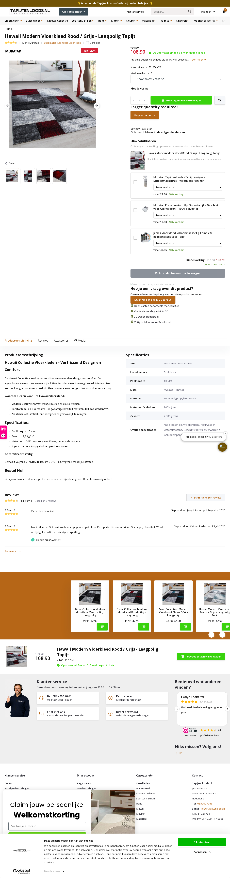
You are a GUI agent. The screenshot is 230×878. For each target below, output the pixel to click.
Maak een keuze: (141, 73)
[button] (222, 447)
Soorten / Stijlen (82, 20)
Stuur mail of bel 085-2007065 (153, 299)
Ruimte (164, 20)
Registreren (84, 783)
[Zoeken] (190, 11)
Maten (115, 20)
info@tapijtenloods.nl (213, 808)
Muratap (34, 42)
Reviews (43, 340)
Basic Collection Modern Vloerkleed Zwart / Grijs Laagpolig (90, 612)
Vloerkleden (12, 20)
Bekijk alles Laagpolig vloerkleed (62, 42)
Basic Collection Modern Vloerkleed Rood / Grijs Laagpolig (132, 612)
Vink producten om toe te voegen (178, 273)
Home (8, 28)
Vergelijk (95, 42)
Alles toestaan (202, 842)
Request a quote (144, 115)
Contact (9, 783)
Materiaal (148, 20)
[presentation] (8, 106)
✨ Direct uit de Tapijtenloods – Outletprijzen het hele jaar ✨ (115, 3)
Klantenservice (135, 11)
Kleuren (130, 20)
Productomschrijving (18, 340)
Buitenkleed (33, 20)
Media (81, 340)
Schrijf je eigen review (207, 497)
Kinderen (181, 20)
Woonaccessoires (204, 20)
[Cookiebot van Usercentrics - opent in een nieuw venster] (22, 871)
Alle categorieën (72, 11)
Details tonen (52, 871)
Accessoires (61, 340)
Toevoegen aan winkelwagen (184, 100)
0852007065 (204, 803)
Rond (101, 20)
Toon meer (197, 59)
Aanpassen (200, 851)
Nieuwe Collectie (57, 20)
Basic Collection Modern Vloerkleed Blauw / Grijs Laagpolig (173, 612)
